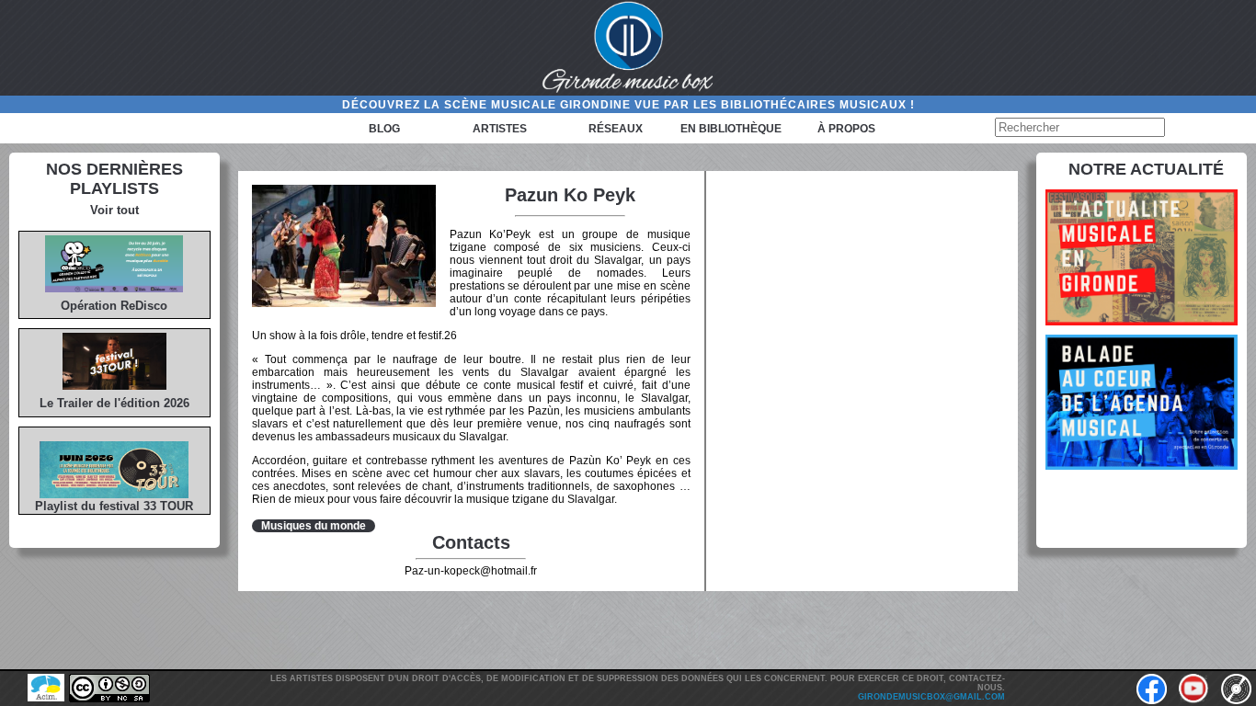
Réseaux (615, 128)
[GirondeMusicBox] (628, 48)
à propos (846, 128)
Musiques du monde (313, 525)
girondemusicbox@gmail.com (931, 696)
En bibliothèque (731, 128)
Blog (384, 128)
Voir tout (114, 210)
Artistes (500, 128)
